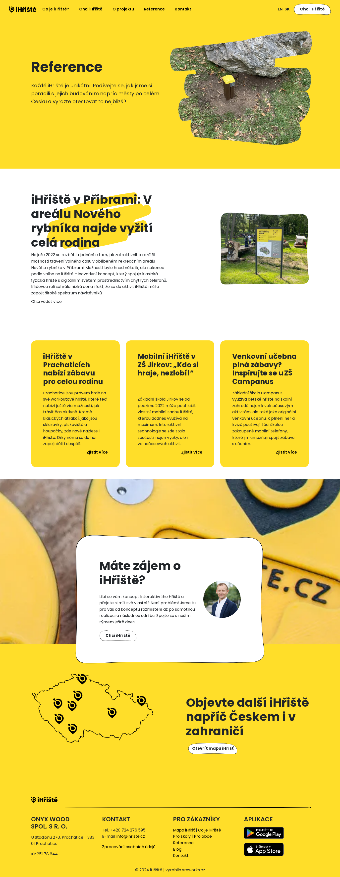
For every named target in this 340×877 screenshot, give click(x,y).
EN (280, 9)
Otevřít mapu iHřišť (212, 748)
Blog (177, 849)
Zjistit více (97, 452)
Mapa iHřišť (184, 830)
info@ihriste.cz (130, 836)
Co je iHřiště (209, 830)
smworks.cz (193, 870)
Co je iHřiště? (55, 9)
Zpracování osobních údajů (128, 847)
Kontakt (183, 9)
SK (287, 9)
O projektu (123, 9)
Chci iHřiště (91, 9)
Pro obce (203, 836)
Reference (154, 9)
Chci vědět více (46, 301)
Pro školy (182, 836)
